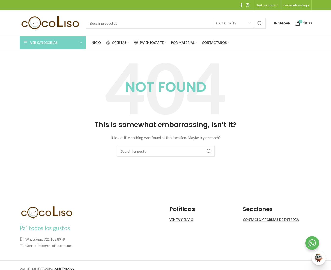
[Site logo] (50, 23)
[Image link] (47, 212)
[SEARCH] (260, 23)
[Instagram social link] (247, 5)
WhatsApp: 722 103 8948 (45, 239)
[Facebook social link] (241, 5)
